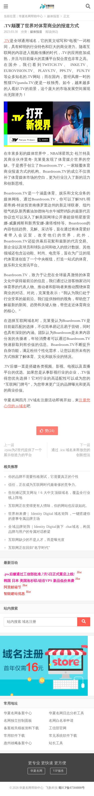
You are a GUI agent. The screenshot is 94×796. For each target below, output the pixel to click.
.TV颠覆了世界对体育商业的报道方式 (41, 25)
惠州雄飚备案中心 (18, 743)
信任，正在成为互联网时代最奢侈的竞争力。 (43, 485)
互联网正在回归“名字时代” (29, 548)
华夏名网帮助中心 (47, 6)
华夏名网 (36, 771)
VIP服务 (58, 771)
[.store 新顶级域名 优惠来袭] (44, 665)
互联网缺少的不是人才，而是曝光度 (36, 540)
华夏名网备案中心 (18, 713)
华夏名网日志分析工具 (66, 713)
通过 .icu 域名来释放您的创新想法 (70, 452)
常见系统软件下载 (63, 736)
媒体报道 (53, 16)
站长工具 (56, 743)
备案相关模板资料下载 (21, 728)
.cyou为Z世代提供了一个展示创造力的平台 (23, 452)
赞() (49, 431)
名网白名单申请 (61, 721)
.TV (7, 41)
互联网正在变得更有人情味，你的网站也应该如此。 (48, 506)
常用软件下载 (14, 736)
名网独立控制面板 (18, 721)
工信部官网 (57, 728)
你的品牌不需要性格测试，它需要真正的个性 (43, 477)
